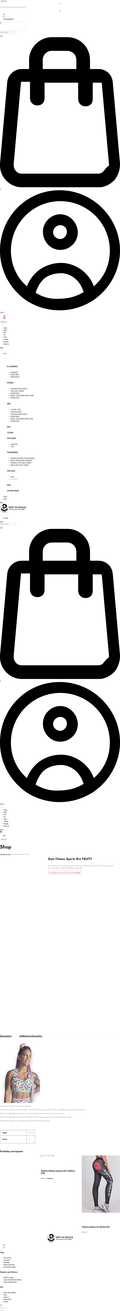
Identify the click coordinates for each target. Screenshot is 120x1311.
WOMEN (10, 383)
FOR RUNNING (12, 452)
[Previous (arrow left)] (0, 1310)
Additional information (30, 1036)
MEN (9, 403)
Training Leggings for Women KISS (96, 1227)
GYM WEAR (11, 438)
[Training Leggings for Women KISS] (101, 1184)
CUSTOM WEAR (13, 490)
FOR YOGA (11, 471)
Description (6, 1036)
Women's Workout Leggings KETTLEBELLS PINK (58, 1172)
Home (2, 854)
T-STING (10, 432)
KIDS (8, 427)
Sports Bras (7, 854)
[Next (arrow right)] (2, 1310)
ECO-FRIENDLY (12, 366)
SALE (9, 485)
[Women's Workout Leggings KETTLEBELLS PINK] (60, 1156)
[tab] (6, 1036)
